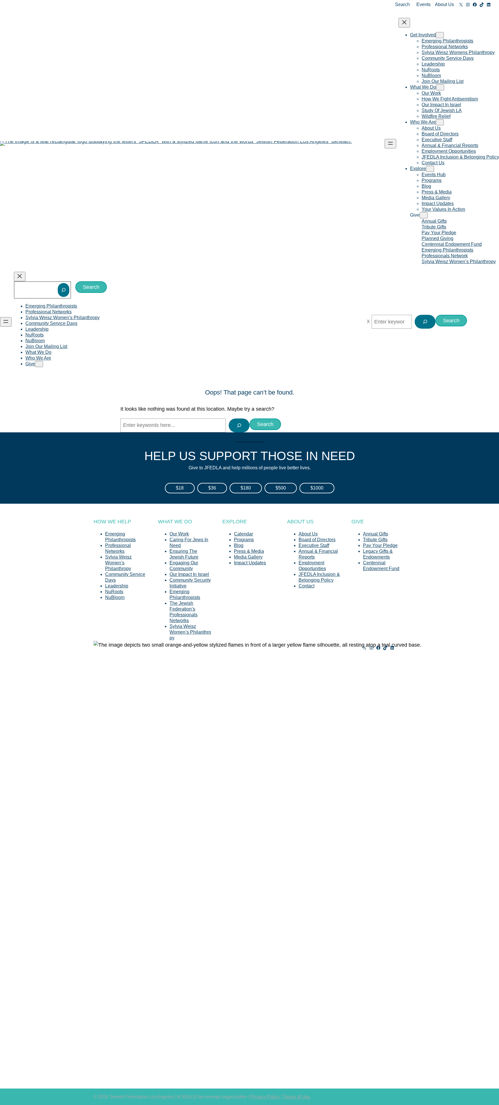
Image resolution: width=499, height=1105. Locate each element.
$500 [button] (280, 487)
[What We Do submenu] (440, 87)
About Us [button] (444, 4)
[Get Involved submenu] (440, 35)
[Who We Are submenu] (440, 122)
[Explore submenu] (430, 169)
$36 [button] (212, 487)
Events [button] (423, 4)
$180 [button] (246, 487)
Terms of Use (296, 1096)
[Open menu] (390, 143)
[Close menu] (404, 22)
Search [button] (402, 4)
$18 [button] (180, 487)
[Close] (368, 322)
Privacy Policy (265, 1096)
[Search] (63, 290)
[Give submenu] (424, 215)
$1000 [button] (316, 487)
